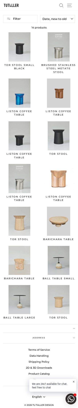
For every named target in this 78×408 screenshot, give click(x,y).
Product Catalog (39, 373)
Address (39, 338)
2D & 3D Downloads (39, 367)
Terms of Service (39, 349)
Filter (16, 18)
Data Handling (39, 355)
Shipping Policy (39, 361)
